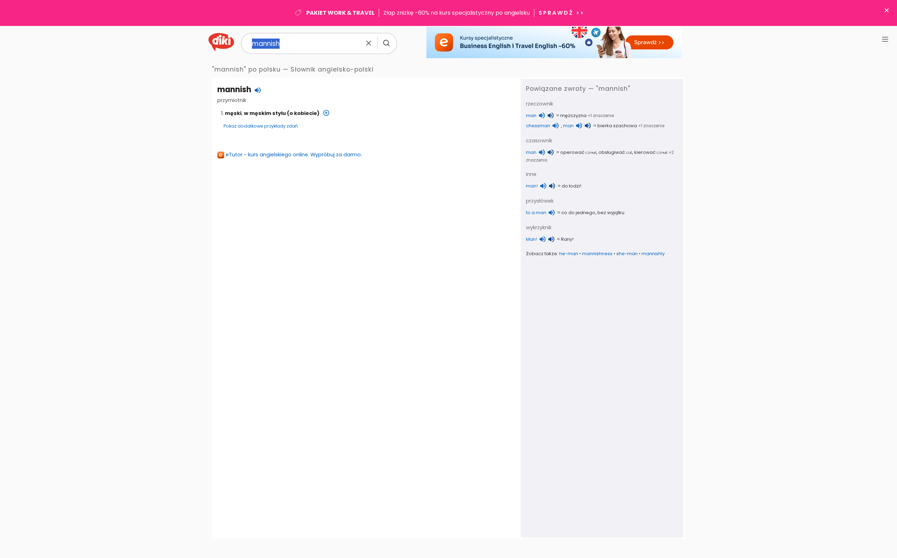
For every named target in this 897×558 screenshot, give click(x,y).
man (531, 115)
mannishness (597, 253)
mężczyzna (573, 115)
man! (532, 186)
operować (578, 152)
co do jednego (578, 212)
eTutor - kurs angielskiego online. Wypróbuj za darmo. (294, 154)
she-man (627, 253)
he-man (568, 253)
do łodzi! (571, 186)
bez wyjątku (610, 212)
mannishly (653, 253)
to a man (536, 212)
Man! (531, 239)
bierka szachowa (617, 125)
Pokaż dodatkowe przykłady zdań (261, 126)
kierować (650, 152)
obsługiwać (615, 152)
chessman (538, 125)
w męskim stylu (265, 113)
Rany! (567, 239)
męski (233, 113)
